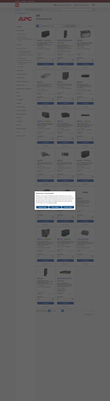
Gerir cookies (55, 207)
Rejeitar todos (42, 207)
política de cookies (53, 202)
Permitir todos (68, 207)
